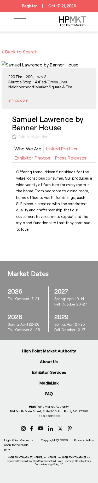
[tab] (28, 148)
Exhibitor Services (49, 372)
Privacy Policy (84, 440)
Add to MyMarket (33, 136)
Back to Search (21, 51)
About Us (49, 361)
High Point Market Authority (49, 351)
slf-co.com (18, 100)
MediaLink (48, 383)
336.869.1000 (49, 416)
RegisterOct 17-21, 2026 (49, 6)
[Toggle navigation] (20, 21)
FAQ (49, 393)
